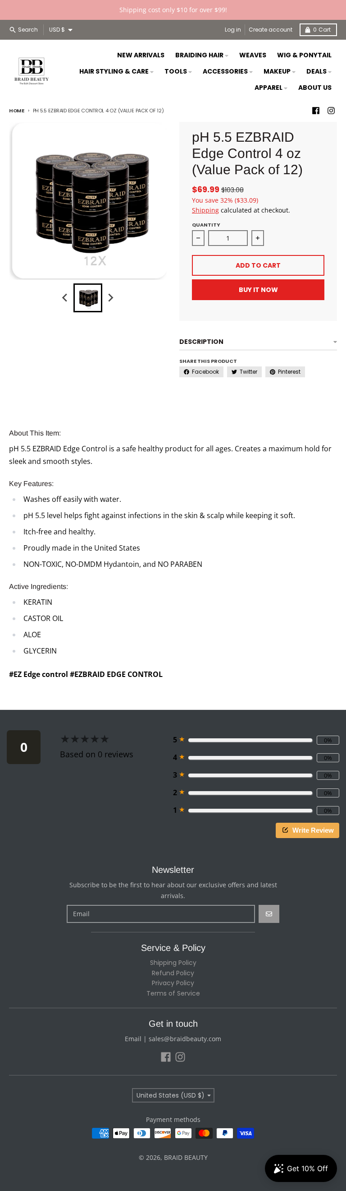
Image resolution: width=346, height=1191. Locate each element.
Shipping (205, 210)
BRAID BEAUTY (186, 1157)
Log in (233, 29)
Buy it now (258, 289)
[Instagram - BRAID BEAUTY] (331, 110)
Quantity (206, 224)
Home (16, 110)
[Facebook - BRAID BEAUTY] (316, 110)
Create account (270, 29)
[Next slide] (110, 298)
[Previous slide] (65, 298)
